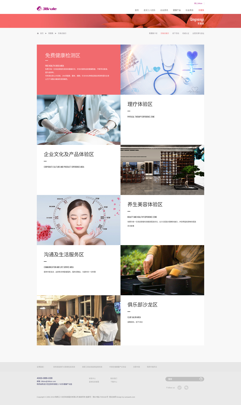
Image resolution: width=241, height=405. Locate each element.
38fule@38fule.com (48, 381)
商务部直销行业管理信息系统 (64, 367)
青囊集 (201, 10)
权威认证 (185, 33)
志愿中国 (136, 367)
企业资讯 (164, 10)
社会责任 (189, 10)
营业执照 (112, 397)
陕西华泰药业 (152, 367)
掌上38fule (198, 3)
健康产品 (177, 10)
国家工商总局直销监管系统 (92, 367)
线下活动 (175, 33)
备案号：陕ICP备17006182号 (97, 397)
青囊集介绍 (153, 33)
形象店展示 (165, 33)
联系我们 (113, 379)
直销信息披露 (94, 382)
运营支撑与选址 (198, 33)
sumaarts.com (129, 397)
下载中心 (113, 382)
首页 (137, 10)
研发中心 (92, 379)
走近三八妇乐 (149, 10)
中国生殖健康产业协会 (117, 367)
